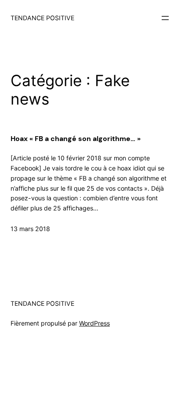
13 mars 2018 (30, 228)
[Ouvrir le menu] (165, 18)
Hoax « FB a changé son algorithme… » (76, 138)
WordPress (94, 323)
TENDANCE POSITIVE (42, 18)
